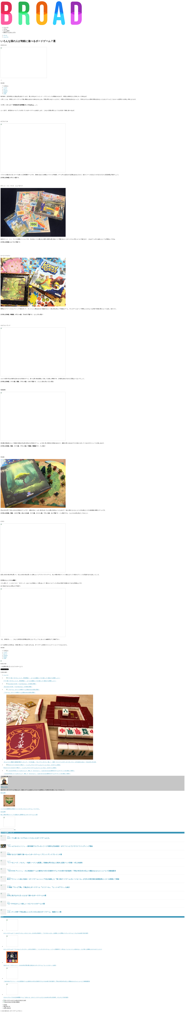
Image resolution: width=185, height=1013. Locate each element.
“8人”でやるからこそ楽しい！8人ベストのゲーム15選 (26, 904)
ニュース (5, 27)
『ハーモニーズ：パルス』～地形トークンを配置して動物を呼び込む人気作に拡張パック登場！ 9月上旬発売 (44, 862)
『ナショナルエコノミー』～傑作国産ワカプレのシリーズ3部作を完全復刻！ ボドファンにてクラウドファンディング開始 (50, 846)
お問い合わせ (7, 1008)
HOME (5, 1004)
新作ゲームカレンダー (9, 32)
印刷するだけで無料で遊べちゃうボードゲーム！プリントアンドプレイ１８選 (34, 854)
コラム (5, 29)
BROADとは (6, 1006)
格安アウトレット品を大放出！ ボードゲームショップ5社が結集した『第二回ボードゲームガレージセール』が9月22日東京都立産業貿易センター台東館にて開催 (63, 879)
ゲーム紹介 (6, 30)
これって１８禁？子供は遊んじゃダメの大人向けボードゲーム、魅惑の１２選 (34, 912)
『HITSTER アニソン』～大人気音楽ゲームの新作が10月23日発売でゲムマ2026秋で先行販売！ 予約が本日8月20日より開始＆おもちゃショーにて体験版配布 (61, 871)
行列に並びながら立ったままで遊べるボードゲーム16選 (26, 895)
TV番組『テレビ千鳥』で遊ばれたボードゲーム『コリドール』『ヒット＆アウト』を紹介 (38, 887)
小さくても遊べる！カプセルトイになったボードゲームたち (28, 838)
